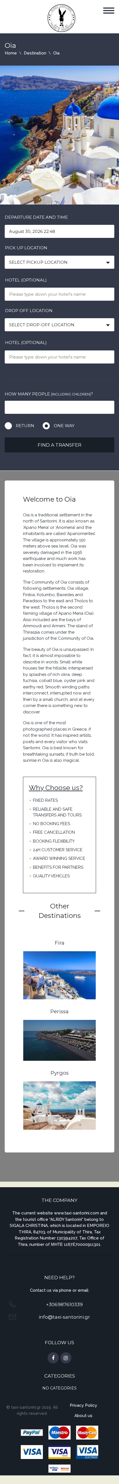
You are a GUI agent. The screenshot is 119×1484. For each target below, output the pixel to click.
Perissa (59, 1011)
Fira (59, 943)
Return (25, 425)
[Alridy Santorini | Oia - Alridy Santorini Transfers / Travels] (61, 18)
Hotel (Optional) (26, 280)
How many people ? (49, 394)
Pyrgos (60, 1073)
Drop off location (29, 310)
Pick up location (26, 247)
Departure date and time (36, 217)
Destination (35, 53)
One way (64, 425)
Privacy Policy (83, 1405)
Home (11, 53)
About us (83, 1415)
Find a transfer (59, 445)
